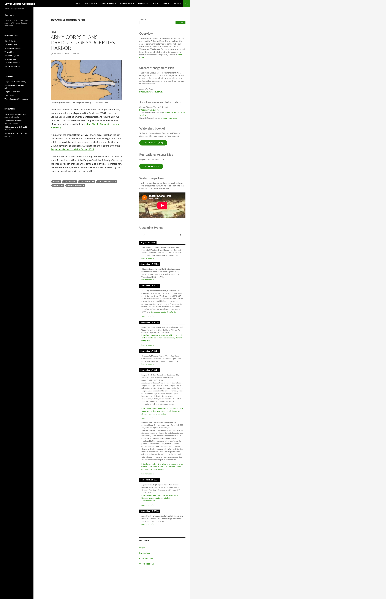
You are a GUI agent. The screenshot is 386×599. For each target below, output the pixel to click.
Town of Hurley (11, 45)
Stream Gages (126, 4)
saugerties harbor (75, 185)
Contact (177, 4)
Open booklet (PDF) (153, 143)
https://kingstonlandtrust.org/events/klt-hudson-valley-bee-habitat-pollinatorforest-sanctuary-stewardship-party (161, 338)
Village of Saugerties (12, 66)
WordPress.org (146, 563)
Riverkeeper (9, 95)
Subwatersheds (107, 4)
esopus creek (70, 182)
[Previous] (144, 235)
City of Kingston (11, 41)
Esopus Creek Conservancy (15, 82)
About (78, 4)
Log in (142, 547)
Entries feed (144, 553)
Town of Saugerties (12, 55)
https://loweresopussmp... (151, 91)
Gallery (165, 4)
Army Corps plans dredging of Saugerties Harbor (83, 42)
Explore (142, 4)
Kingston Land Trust (12, 92)
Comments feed (146, 558)
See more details (147, 258)
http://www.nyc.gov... (149, 109)
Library (155, 4)
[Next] (180, 235)
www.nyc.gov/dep (169, 118)
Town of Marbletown (13, 48)
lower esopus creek (107, 182)
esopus (56, 182)
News (53, 32)
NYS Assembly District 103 (15, 114)
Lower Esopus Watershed (20, 3)
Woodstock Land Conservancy (17, 99)
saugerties (58, 185)
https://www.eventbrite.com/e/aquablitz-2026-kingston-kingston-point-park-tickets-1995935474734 (159, 498)
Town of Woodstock (12, 63)
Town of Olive (10, 52)
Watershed (90, 4)
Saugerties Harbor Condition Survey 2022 (72, 149)
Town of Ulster (10, 59)
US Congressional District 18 (16, 127)
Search (142, 19)
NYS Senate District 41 (13, 120)
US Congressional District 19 (16, 133)
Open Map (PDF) (151, 166)
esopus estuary (87, 182)
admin (76, 54)
